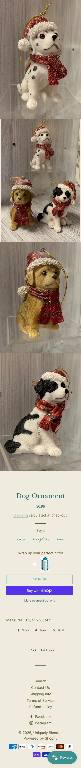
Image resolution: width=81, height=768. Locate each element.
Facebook (43, 717)
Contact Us (40, 687)
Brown (60, 540)
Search (40, 681)
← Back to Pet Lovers (40, 650)
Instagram (43, 723)
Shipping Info (40, 694)
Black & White (41, 540)
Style (40, 530)
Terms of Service (41, 700)
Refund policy (40, 707)
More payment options (39, 600)
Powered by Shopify (40, 738)
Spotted (21, 540)
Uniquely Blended (40, 24)
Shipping (21, 515)
